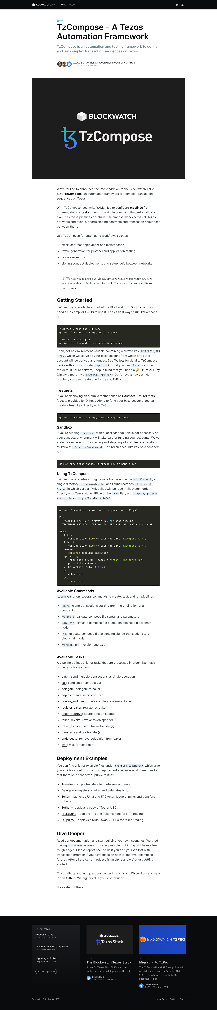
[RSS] (182, 4)
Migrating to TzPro (46, 958)
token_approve (72, 714)
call (64, 683)
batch (65, 676)
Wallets (119, 360)
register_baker (71, 707)
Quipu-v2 (68, 820)
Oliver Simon (128, 63)
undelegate (69, 738)
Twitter (173, 999)
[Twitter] (177, 4)
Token (66, 796)
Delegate (68, 790)
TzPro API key (150, 370)
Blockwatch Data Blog (42, 999)
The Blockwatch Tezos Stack (51, 946)
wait (64, 745)
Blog (72, 5)
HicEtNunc (69, 814)
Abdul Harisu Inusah (108, 63)
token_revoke (71, 720)
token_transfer (72, 726)
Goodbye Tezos (44, 934)
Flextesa (138, 442)
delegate (68, 689)
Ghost (182, 999)
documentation (80, 840)
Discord (136, 873)
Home (63, 5)
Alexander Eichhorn (84, 63)
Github (70, 878)
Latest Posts (161, 999)
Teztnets (149, 396)
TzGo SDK (134, 307)
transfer (67, 732)
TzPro (117, 379)
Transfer (67, 784)
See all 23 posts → (46, 971)
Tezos (60, 21)
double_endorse (73, 701)
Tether (66, 807)
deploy (66, 695)
